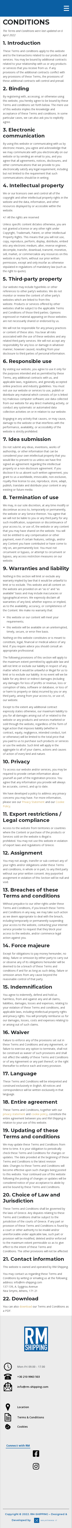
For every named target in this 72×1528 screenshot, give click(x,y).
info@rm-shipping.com (32, 1387)
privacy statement (14, 1114)
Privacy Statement (33, 802)
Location (23, 1407)
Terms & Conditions (30, 1417)
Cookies (22, 1426)
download (26, 1306)
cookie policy (39, 1114)
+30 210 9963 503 (28, 1377)
